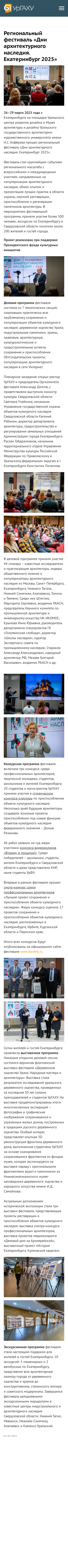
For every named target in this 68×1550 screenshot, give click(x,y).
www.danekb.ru (31, 951)
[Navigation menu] (61, 8)
